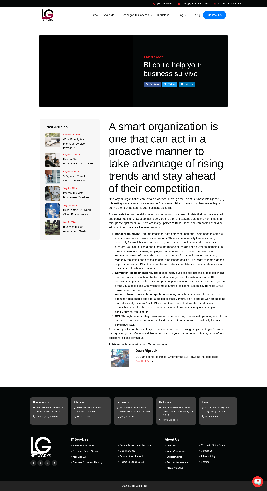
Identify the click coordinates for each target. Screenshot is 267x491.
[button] (152, 84)
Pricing (196, 15)
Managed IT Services (136, 15)
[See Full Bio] (152, 361)
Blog (180, 15)
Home (94, 15)
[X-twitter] (40, 463)
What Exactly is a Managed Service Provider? (74, 144)
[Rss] (54, 463)
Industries (163, 15)
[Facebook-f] (33, 463)
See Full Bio (143, 361)
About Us (108, 15)
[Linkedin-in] (47, 463)
